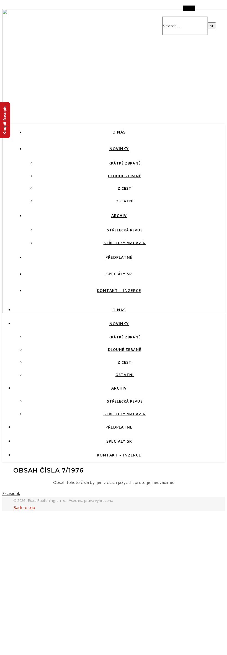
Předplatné (119, 257)
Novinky (119, 148)
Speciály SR (119, 273)
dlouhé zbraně (124, 175)
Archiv (119, 215)
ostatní (124, 201)
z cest (124, 188)
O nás (119, 132)
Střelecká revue (125, 230)
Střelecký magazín (125, 242)
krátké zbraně (125, 163)
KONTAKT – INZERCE (119, 290)
